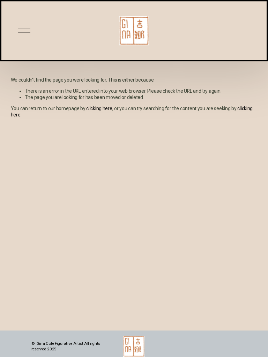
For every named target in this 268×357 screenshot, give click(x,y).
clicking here (99, 108)
